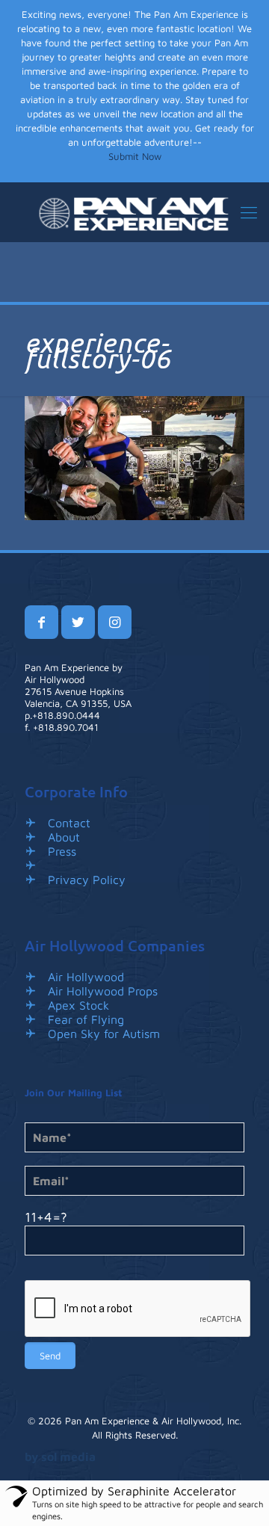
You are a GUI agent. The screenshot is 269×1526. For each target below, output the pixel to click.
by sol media (60, 1456)
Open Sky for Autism (104, 1033)
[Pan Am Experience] (134, 212)
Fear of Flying (86, 1019)
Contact (69, 823)
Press (62, 851)
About (64, 837)
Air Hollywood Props (103, 991)
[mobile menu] (249, 212)
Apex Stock (78, 1005)
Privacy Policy (87, 879)
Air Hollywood (86, 976)
